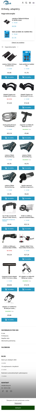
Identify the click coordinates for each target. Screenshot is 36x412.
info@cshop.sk (6, 385)
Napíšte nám (5, 338)
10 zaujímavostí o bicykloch (10, 366)
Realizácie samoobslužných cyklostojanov (14, 373)
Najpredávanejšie (10, 47)
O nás (3, 333)
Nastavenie (18, 403)
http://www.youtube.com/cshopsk (11, 391)
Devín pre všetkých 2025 (8, 360)
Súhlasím (18, 408)
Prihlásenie (4, 336)
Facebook (2, 391)
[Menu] (33, 3)
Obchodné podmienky (8, 341)
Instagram (7, 391)
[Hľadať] (26, 3)
